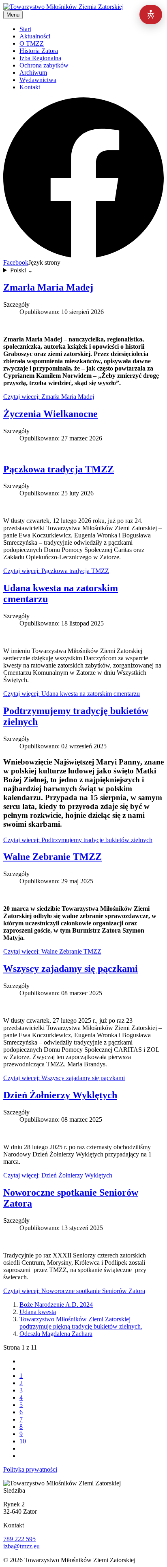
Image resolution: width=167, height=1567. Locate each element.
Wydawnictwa (37, 79)
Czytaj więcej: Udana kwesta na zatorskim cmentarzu (71, 693)
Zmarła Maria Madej (48, 287)
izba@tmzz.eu (21, 1546)
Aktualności (34, 36)
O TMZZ (31, 43)
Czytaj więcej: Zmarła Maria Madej (48, 396)
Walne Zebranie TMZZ (52, 856)
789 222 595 (19, 1538)
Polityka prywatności (30, 1469)
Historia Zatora (38, 50)
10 (22, 1441)
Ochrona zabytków (44, 65)
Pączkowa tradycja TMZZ (58, 469)
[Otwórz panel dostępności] (150, 14)
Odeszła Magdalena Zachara (55, 1333)
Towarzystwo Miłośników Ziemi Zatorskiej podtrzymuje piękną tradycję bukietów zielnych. (80, 1323)
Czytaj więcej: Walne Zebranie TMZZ (52, 951)
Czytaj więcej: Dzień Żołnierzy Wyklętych (57, 1175)
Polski (21, 270)
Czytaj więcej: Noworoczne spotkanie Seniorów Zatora (74, 1290)
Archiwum (33, 72)
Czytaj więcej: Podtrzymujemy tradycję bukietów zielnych (77, 839)
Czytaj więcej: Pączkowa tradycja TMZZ (56, 570)
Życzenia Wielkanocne (50, 414)
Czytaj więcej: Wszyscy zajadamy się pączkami (64, 1077)
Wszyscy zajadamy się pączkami (70, 968)
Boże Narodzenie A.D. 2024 (56, 1304)
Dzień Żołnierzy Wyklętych (60, 1095)
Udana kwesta (37, 1311)
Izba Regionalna (40, 58)
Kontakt (29, 87)
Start (25, 28)
